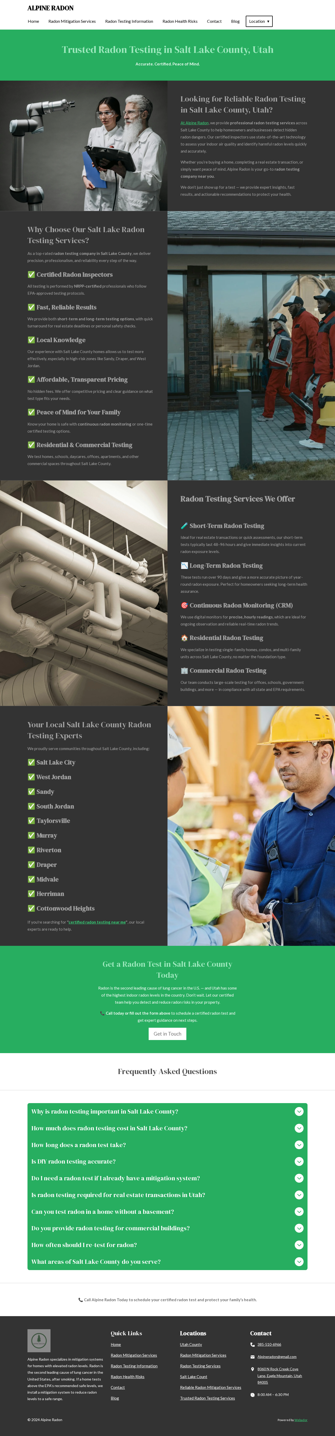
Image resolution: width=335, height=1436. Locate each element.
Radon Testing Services (200, 1366)
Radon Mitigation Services (134, 1355)
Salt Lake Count (193, 1376)
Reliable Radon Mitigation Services (210, 1387)
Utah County (191, 1344)
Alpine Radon (50, 8)
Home (116, 1344)
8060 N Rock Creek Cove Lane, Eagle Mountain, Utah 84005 (280, 1375)
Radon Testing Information (134, 1366)
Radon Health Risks (127, 1376)
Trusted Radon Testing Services (207, 1398)
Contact (118, 1387)
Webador (301, 1420)
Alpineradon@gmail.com (277, 1356)
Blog (115, 1398)
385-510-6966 (269, 1344)
